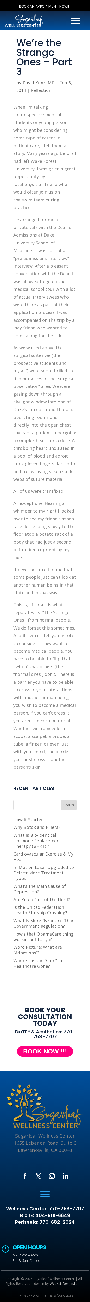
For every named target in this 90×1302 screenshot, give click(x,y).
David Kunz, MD (39, 82)
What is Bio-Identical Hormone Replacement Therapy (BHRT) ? (37, 840)
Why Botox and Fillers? (36, 827)
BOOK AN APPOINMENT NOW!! (44, 6)
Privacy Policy (29, 1295)
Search (68, 805)
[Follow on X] (38, 1176)
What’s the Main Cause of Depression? (39, 888)
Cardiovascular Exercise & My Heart (43, 856)
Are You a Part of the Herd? (41, 899)
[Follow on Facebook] (25, 1176)
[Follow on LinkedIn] (65, 1176)
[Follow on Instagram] (52, 1176)
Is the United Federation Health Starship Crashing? (40, 910)
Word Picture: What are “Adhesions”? (37, 949)
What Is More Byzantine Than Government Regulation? (43, 923)
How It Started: (29, 819)
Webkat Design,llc (63, 1283)
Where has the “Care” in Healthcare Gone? (37, 963)
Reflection (41, 90)
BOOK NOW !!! (45, 1051)
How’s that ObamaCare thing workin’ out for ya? (43, 936)
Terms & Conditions (58, 1295)
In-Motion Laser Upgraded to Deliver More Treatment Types (43, 872)
